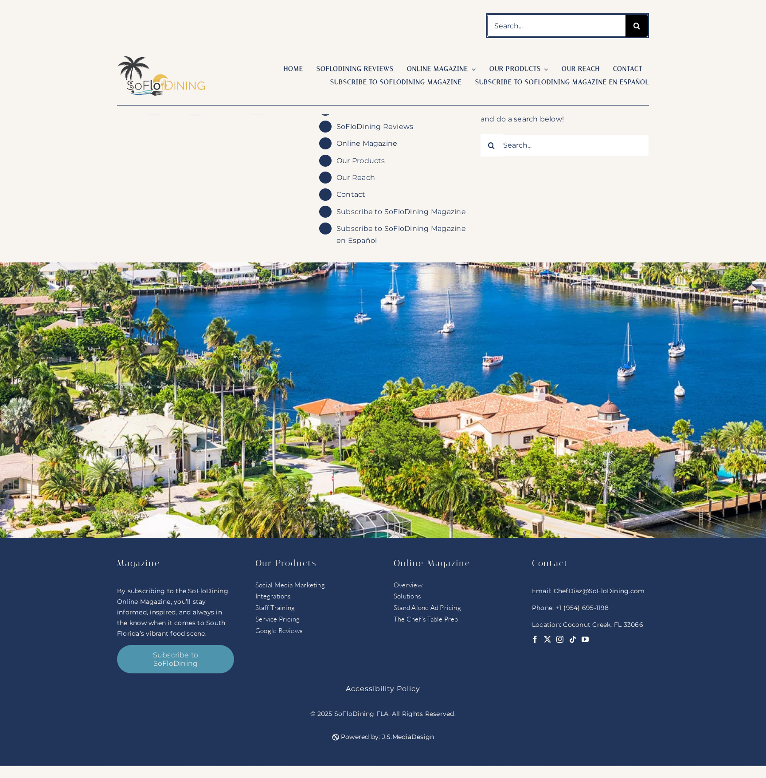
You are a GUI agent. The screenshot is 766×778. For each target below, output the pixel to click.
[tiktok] (572, 639)
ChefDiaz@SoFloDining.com (599, 591)
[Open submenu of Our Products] (545, 69)
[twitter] (547, 639)
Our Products (360, 160)
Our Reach (355, 177)
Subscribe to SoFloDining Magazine (401, 211)
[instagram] (559, 639)
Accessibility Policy (383, 688)
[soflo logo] (161, 59)
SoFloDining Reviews (375, 126)
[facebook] (535, 639)
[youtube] (585, 639)
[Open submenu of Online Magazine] (472, 69)
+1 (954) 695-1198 (582, 608)
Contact (351, 194)
